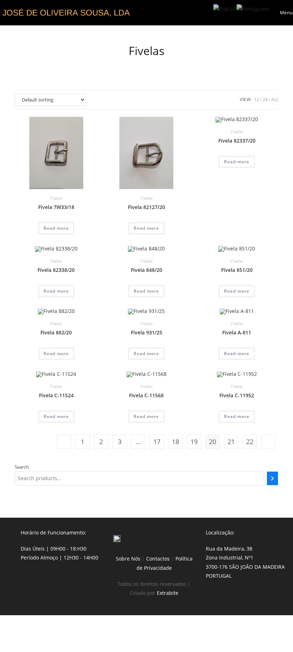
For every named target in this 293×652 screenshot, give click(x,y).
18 (175, 441)
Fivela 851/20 (237, 270)
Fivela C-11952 (236, 395)
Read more (56, 228)
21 (231, 441)
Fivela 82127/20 (146, 207)
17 (156, 441)
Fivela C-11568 (146, 395)
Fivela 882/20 (56, 332)
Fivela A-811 (236, 332)
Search (22, 467)
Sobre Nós (128, 558)
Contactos (158, 558)
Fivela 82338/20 (56, 270)
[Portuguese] (253, 8)
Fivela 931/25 (146, 332)
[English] (225, 8)
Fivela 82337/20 (236, 140)
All (274, 99)
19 (194, 441)
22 (249, 441)
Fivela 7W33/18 (56, 207)
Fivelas (56, 198)
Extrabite (167, 592)
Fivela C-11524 (56, 395)
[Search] (272, 478)
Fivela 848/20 (146, 270)
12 (256, 99)
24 (265, 99)
